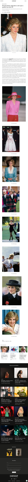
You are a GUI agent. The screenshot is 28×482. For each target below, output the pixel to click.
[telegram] (9, 12)
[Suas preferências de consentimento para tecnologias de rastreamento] (26, 480)
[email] (2, 12)
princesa (3, 341)
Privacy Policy (18, 470)
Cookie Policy (18, 480)
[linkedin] (6, 12)
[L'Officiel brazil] (14, 1)
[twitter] (7, 12)
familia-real (7, 341)
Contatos (9, 480)
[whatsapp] (8, 12)
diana (10, 341)
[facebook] (4, 12)
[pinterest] (5, 12)
